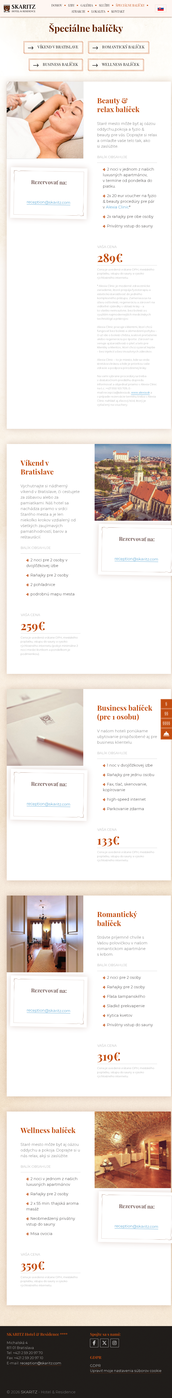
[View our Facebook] (94, 1343)
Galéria (87, 5)
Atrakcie (78, 11)
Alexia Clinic (117, 207)
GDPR (95, 1366)
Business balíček (60, 64)
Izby (71, 5)
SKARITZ (29, 1392)
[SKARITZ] (21, 8)
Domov (56, 5)
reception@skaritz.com (48, 202)
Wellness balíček (120, 64)
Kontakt (118, 11)
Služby (104, 5)
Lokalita (98, 11)
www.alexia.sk (140, 392)
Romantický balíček (123, 46)
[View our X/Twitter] (104, 1343)
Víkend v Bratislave (58, 46)
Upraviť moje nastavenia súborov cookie (126, 1371)
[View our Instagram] (114, 1343)
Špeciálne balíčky (130, 5)
